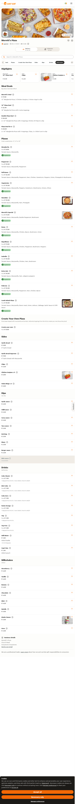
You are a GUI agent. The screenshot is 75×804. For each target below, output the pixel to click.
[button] (8, 3)
